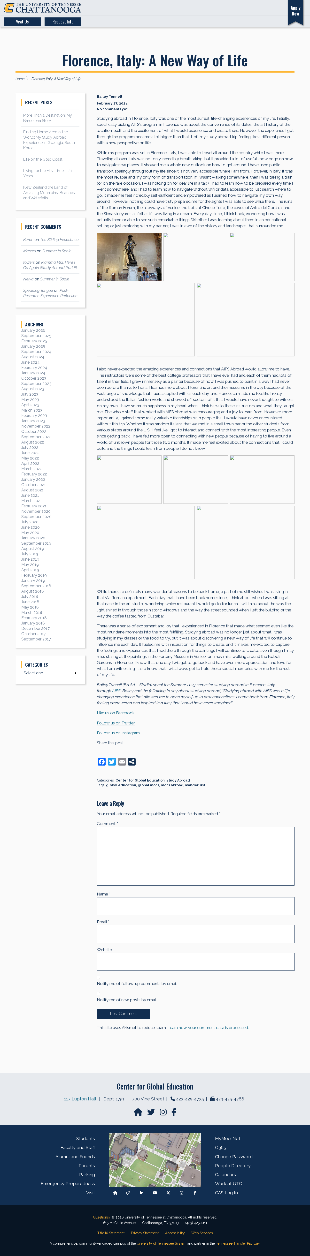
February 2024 (34, 367)
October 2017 (33, 634)
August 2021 (32, 490)
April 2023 (30, 405)
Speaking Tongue (38, 290)
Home (20, 79)
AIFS (116, 690)
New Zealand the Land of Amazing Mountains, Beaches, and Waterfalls (49, 192)
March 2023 (31, 410)
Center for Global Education (140, 780)
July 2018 (29, 596)
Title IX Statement (110, 1233)
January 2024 (33, 373)
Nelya (28, 279)
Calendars (225, 1174)
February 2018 (34, 618)
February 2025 (34, 341)
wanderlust (195, 785)
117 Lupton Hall (80, 1098)
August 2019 (32, 548)
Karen (28, 239)
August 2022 (32, 442)
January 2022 (33, 479)
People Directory (233, 1165)
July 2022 (29, 447)
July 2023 (29, 394)
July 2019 (29, 554)
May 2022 (30, 458)
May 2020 (30, 532)
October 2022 (33, 431)
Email (103, 921)
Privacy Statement (145, 1233)
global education (121, 785)
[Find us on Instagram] (164, 1113)
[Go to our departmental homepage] (138, 1113)
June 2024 (30, 362)
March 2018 (31, 612)
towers (29, 262)
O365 (220, 1147)
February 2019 (34, 575)
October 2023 (33, 378)
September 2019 (36, 543)
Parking (87, 1174)
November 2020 (36, 511)
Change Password (234, 1156)
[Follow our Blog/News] (128, 1192)
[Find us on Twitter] (151, 1113)
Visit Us (22, 21)
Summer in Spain (56, 251)
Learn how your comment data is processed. (208, 1027)
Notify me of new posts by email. (127, 999)
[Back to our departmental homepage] (115, 1192)
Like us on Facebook (115, 712)
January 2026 (33, 330)
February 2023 (34, 415)
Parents (87, 1165)
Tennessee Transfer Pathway (238, 1243)
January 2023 (33, 421)
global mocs (148, 785)
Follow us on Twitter (116, 723)
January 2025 (33, 346)
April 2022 (30, 463)
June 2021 (30, 495)
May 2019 (30, 564)
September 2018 (36, 586)
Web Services (202, 1233)
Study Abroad (178, 780)
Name (103, 894)
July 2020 (30, 522)
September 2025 (36, 335)
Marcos (29, 251)
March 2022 (31, 468)
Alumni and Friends (75, 1156)
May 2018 (30, 607)
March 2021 (31, 500)
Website (104, 949)
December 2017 (35, 628)
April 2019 (30, 570)
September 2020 (36, 516)
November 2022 (35, 426)
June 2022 (30, 453)
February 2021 (33, 506)
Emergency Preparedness (68, 1183)
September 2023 (36, 383)
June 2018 (30, 602)
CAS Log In (226, 1192)
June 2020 (30, 527)
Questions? (101, 1217)
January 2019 (33, 580)
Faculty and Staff (78, 1147)
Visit (90, 1192)
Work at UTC (228, 1183)
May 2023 (30, 399)
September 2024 (36, 351)
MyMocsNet (227, 1138)
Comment (107, 823)
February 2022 (34, 474)
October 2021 (33, 484)
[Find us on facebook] (173, 1113)
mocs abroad (172, 785)
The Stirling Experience (59, 239)
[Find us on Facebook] (195, 1192)
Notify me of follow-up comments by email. (137, 983)
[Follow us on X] (168, 1192)
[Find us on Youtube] (155, 1192)
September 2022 (36, 437)
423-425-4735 (190, 1098)
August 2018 (32, 591)
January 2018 (33, 623)
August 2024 (32, 357)
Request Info (63, 21)
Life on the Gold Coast (42, 159)
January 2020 (33, 538)
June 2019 (30, 559)
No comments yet (112, 109)
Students (85, 1138)
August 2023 (32, 389)
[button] (256, 8)
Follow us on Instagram (118, 732)
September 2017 (36, 639)
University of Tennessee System (161, 1243)
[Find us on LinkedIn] (141, 1192)
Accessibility (175, 1233)
